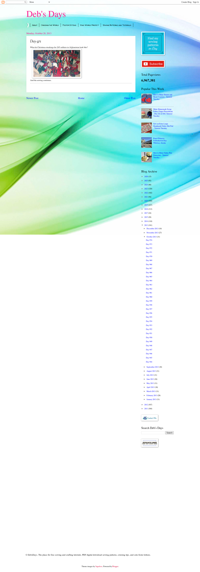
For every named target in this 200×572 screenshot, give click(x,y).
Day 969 (149, 260)
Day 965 (149, 276)
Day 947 (149, 349)
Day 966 (149, 272)
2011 (146, 408)
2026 (146, 176)
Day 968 (149, 264)
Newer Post (32, 98)
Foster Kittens (69, 25)
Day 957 (149, 309)
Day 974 (149, 240)
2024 (146, 184)
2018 (146, 209)
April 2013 (151, 387)
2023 (146, 188)
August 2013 (151, 371)
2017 (146, 213)
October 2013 (152, 236)
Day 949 (149, 341)
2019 (146, 205)
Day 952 (149, 329)
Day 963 (149, 284)
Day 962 (149, 288)
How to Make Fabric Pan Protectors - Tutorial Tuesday (162, 155)
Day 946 (149, 353)
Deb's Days (46, 13)
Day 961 (149, 292)
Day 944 (149, 361)
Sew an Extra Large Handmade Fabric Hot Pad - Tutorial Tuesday (163, 125)
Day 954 (149, 321)
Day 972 (149, 248)
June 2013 (150, 379)
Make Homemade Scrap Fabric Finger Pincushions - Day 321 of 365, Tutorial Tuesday (163, 112)
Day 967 (149, 268)
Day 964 (149, 280)
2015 (146, 217)
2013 (146, 225)
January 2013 (152, 399)
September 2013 (153, 367)
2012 (146, 404)
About (34, 25)
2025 (146, 180)
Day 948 (149, 345)
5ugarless (98, 566)
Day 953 (149, 325)
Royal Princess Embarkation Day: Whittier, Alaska (160, 140)
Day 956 (149, 313)
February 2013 (152, 395)
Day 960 (149, 296)
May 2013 (150, 383)
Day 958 (149, 305)
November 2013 (153, 232)
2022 (146, 192)
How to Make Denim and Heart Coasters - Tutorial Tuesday (162, 96)
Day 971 (149, 252)
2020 (146, 200)
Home (81, 98)
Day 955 (149, 317)
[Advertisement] (157, 496)
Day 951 (149, 333)
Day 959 (149, 301)
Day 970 (149, 256)
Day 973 (149, 244)
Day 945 (149, 357)
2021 (146, 196)
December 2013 (153, 228)
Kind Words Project (89, 25)
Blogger (115, 566)
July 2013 (150, 375)
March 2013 (151, 391)
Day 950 (149, 337)
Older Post (129, 98)
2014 (146, 221)
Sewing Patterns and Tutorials (117, 25)
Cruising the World (50, 25)
